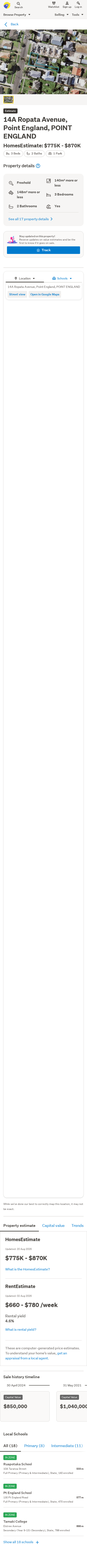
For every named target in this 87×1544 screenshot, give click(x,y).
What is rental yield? (20, 1329)
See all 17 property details (28, 219)
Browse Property (15, 15)
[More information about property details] (38, 165)
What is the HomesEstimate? (27, 1269)
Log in (78, 7)
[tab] (25, 277)
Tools (76, 15)
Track (46, 250)
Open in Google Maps (44, 294)
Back (14, 24)
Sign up (67, 7)
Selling (60, 15)
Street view (17, 294)
